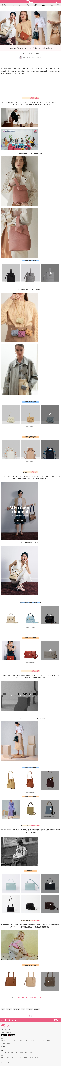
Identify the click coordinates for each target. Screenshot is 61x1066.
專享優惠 (9, 1043)
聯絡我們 (37, 1057)
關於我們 (3, 1057)
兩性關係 (51, 5)
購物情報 (59, 5)
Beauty (21, 1052)
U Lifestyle (3, 1052)
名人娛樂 (28, 5)
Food (17, 1052)
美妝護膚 (4, 5)
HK (8, 1052)
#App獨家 (36, 1009)
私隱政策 (31, 1057)
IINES (23, 998)
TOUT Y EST (38, 998)
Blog (26, 1052)
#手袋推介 (29, 1009)
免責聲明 (19, 1057)
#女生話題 (9, 1009)
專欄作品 (49, 1041)
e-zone (30, 1052)
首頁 (23, 53)
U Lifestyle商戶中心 (11, 1057)
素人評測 (43, 1041)
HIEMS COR (29, 998)
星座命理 (44, 5)
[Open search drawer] (59, 2)
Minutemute (46, 998)
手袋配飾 (36, 53)
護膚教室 (56, 1020)
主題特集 (55, 1041)
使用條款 (25, 1057)
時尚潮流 (12, 5)
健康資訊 (36, 5)
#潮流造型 (16, 1009)
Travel (12, 1052)
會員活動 (3, 1043)
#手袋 (22, 1009)
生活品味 (20, 5)
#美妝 (2, 1009)
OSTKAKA (18, 998)
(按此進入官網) (34, 98)
